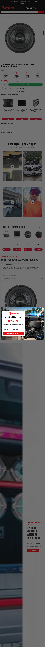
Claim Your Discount (13, 333)
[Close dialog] (43, 308)
